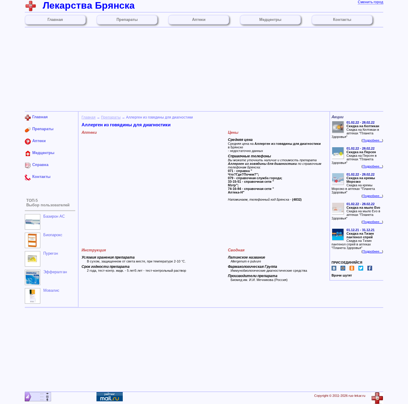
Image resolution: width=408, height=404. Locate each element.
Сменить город (370, 2)
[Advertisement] (204, 69)
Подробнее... (372, 140)
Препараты (111, 117)
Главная (89, 117)
